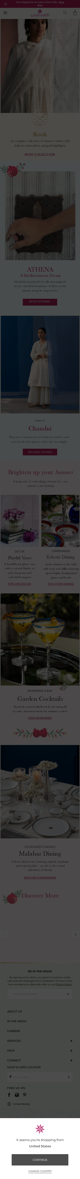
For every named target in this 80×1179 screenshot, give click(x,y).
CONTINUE (40, 1160)
